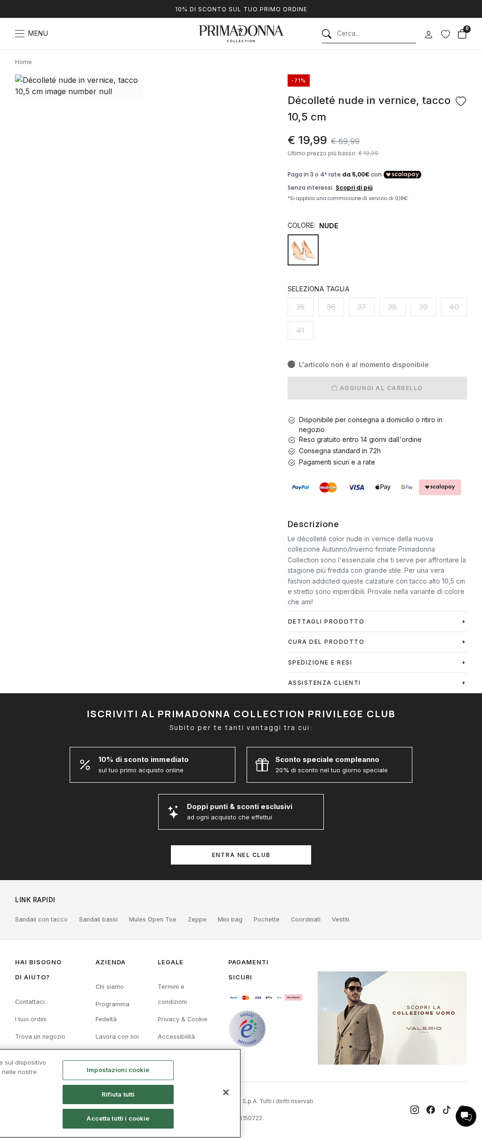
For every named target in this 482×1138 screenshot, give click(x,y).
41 (300, 330)
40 (454, 307)
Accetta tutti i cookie (118, 1118)
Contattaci (30, 1001)
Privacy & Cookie (183, 1019)
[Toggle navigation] (19, 33)
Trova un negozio (40, 1036)
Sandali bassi (98, 919)
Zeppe (197, 919)
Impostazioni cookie (118, 1070)
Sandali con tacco (41, 919)
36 (331, 307)
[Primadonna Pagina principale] (241, 33)
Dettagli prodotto (326, 621)
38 (392, 307)
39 (423, 307)
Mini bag (230, 919)
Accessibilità (176, 1036)
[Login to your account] (428, 35)
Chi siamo (110, 986)
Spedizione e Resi (320, 662)
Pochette (267, 919)
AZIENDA (111, 962)
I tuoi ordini (31, 1019)
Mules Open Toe (153, 919)
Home (23, 61)
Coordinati (306, 919)
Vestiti (340, 919)
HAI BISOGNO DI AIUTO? (38, 970)
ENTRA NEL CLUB (241, 854)
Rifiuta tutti (118, 1094)
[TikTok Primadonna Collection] (446, 1110)
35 (300, 307)
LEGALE (171, 962)
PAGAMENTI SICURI (248, 970)
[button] (466, 1116)
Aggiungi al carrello (380, 388)
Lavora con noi (117, 1036)
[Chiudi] (226, 1092)
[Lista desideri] (445, 34)
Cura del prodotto (326, 641)
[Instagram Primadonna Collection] (414, 1110)
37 (361, 307)
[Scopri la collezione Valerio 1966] (392, 1018)
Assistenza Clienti (324, 682)
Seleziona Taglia (318, 289)
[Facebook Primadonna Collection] (430, 1110)
